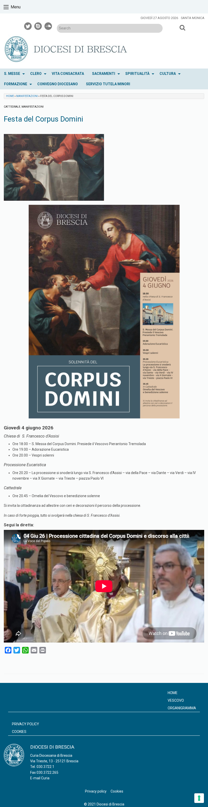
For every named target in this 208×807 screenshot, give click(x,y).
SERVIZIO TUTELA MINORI (108, 84)
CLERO (36, 74)
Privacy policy (25, 724)
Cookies (19, 732)
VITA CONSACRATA (68, 74)
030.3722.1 (45, 767)
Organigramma (182, 708)
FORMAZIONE (15, 84)
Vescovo (176, 700)
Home (10, 96)
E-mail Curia (39, 778)
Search (182, 27)
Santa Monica (192, 18)
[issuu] (38, 25)
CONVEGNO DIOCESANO (57, 84)
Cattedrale (12, 106)
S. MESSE (12, 74)
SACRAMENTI (103, 74)
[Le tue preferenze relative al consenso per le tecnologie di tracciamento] (199, 798)
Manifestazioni (27, 96)
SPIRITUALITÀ (137, 74)
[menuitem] (13, 74)
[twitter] (28, 25)
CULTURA (168, 74)
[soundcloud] (48, 25)
